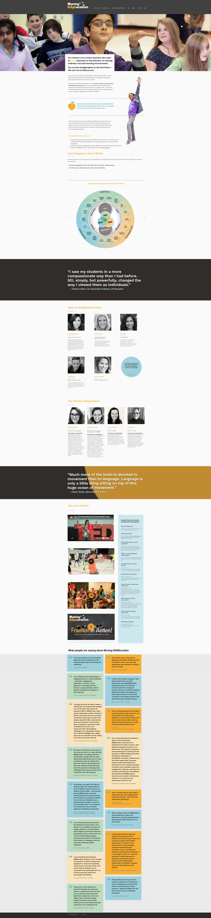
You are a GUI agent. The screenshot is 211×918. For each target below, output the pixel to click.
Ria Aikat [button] (123, 334)
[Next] (144, 217)
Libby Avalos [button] (98, 334)
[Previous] (67, 217)
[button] (76, 322)
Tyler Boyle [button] (71, 376)
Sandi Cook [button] (131, 427)
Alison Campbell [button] (92, 427)
